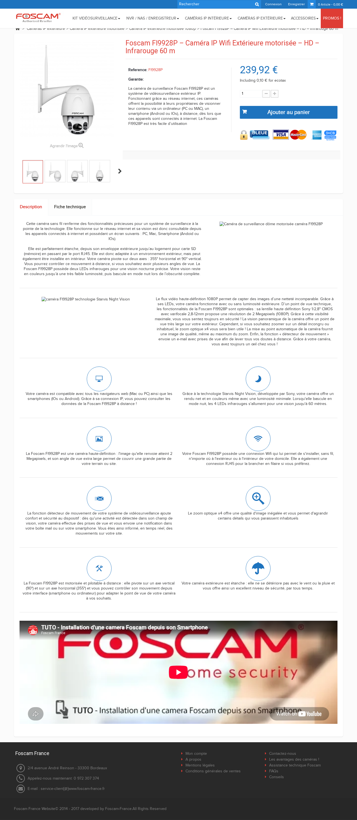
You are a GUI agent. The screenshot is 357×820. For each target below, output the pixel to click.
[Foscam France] (39, 17)
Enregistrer (296, 4)
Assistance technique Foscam (295, 765)
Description (31, 207)
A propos (193, 759)
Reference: (137, 70)
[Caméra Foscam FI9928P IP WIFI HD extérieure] (33, 171)
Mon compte (196, 753)
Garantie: (136, 79)
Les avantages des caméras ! (294, 759)
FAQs (273, 771)
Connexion (273, 4)
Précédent (17, 171)
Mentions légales (200, 765)
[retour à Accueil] (17, 28)
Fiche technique (70, 207)
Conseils (276, 777)
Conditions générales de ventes (213, 771)
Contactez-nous (282, 753)
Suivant (120, 171)
